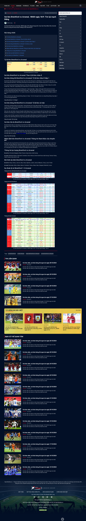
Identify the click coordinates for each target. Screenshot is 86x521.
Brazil (61, 36)
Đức (60, 22)
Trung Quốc (62, 51)
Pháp (61, 27)
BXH (59, 5)
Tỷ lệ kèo (32, 5)
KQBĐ (37, 5)
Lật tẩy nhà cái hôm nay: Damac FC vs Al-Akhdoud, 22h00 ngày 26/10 (71, 328)
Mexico (61, 53)
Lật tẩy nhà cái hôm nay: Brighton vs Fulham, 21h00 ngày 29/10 (14, 328)
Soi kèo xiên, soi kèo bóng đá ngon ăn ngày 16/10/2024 (39, 455)
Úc (60, 45)
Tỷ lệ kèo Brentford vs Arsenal (14, 37)
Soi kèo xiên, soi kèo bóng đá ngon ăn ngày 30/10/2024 (39, 263)
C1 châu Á (62, 42)
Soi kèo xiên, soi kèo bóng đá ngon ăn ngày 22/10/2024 (39, 375)
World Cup (62, 68)
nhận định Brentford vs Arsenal (32, 253)
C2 (60, 33)
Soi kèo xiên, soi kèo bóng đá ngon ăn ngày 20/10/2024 (39, 409)
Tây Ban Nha (62, 19)
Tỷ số (47, 5)
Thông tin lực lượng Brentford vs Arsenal (16, 50)
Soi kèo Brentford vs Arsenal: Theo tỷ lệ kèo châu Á (19, 39)
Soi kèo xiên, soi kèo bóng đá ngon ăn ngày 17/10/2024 (39, 444)
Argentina (62, 48)
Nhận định (18, 5)
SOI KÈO (15, 13)
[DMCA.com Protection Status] (43, 510)
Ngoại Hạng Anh (63, 16)
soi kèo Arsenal (21, 253)
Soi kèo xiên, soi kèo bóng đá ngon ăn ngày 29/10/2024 (39, 274)
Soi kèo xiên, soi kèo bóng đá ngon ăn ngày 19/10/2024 (39, 421)
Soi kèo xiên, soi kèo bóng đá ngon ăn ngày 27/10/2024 (39, 297)
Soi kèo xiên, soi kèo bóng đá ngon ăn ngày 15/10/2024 (39, 467)
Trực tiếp (42, 5)
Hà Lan (61, 59)
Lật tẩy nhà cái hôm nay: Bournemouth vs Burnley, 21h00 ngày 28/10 (33, 328)
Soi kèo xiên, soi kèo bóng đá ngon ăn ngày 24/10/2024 (39, 363)
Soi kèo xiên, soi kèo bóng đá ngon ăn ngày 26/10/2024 (39, 341)
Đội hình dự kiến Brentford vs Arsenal (15, 53)
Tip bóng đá (26, 5)
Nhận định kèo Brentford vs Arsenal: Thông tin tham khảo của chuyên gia (23, 48)
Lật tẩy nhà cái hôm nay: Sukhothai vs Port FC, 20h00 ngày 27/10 (51, 328)
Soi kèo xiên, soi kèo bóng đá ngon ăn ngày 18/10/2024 (39, 432)
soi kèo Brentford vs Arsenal (47, 253)
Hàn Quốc (62, 62)
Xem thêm (78, 310)
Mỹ (60, 56)
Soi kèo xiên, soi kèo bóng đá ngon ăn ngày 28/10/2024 (39, 286)
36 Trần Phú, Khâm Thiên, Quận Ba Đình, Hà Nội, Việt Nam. (45, 505)
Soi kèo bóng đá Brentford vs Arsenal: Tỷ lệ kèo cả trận (20, 44)
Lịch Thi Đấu (53, 5)
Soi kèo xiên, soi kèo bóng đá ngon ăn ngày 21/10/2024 (39, 398)
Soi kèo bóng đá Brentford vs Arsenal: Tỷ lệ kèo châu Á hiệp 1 (21, 41)
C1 (60, 30)
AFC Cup (61, 39)
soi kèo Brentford (12, 253)
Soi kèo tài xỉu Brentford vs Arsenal (15, 46)
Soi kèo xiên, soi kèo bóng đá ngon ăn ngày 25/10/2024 (39, 352)
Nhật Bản (61, 65)
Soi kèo (13, 5)
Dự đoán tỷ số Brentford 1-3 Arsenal (15, 55)
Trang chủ (6, 5)
